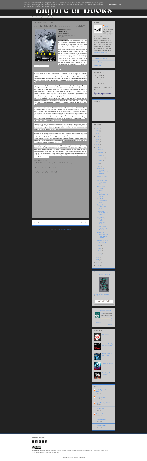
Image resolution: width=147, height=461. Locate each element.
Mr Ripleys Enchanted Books (102, 390)
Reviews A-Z (97, 65)
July (99, 163)
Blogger (82, 457)
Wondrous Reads (101, 425)
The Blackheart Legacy (66, 163)
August (100, 160)
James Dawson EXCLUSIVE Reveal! (101, 188)
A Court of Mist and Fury (101, 294)
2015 (97, 145)
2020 (97, 134)
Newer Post (37, 223)
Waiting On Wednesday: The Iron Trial (102, 194)
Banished (43, 163)
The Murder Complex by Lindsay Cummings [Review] (101, 220)
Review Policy (98, 62)
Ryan (106, 26)
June (99, 166)
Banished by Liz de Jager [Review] (102, 241)
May (99, 245)
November (101, 152)
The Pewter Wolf (101, 397)
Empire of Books (45, 450)
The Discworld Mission (100, 59)
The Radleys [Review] (105, 335)
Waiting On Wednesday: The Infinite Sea (102, 212)
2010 (97, 265)
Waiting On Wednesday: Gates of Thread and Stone (102, 170)
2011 (97, 262)
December (101, 150)
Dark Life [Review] (107, 363)
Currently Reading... (104, 274)
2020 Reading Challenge (103, 310)
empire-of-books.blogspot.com (50, 452)
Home (61, 223)
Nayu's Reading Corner (103, 403)
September (101, 158)
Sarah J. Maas (98, 295)
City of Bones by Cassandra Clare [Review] (102, 228)
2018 (97, 139)
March (100, 251)
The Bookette (100, 408)
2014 (39, 163)
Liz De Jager (50, 163)
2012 (97, 260)
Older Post (84, 223)
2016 (97, 142)
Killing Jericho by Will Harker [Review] (107, 355)
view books (110, 324)
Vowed (74, 163)
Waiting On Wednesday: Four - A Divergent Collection (102, 235)
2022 (97, 128)
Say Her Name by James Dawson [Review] (102, 200)
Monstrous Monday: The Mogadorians (107, 344)
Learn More (112, 4)
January (100, 254)
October (100, 155)
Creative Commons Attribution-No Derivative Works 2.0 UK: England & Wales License (84, 450)
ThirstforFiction (101, 420)
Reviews (56, 163)
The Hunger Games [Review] (107, 373)
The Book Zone (100, 414)
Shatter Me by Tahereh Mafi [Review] (101, 206)
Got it (121, 4)
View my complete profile (101, 53)
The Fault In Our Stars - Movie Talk (102, 182)
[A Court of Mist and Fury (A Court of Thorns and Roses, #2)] (104, 291)
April (99, 248)
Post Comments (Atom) (64, 229)
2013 (97, 257)
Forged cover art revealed (102, 177)
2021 (97, 131)
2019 (97, 136)
